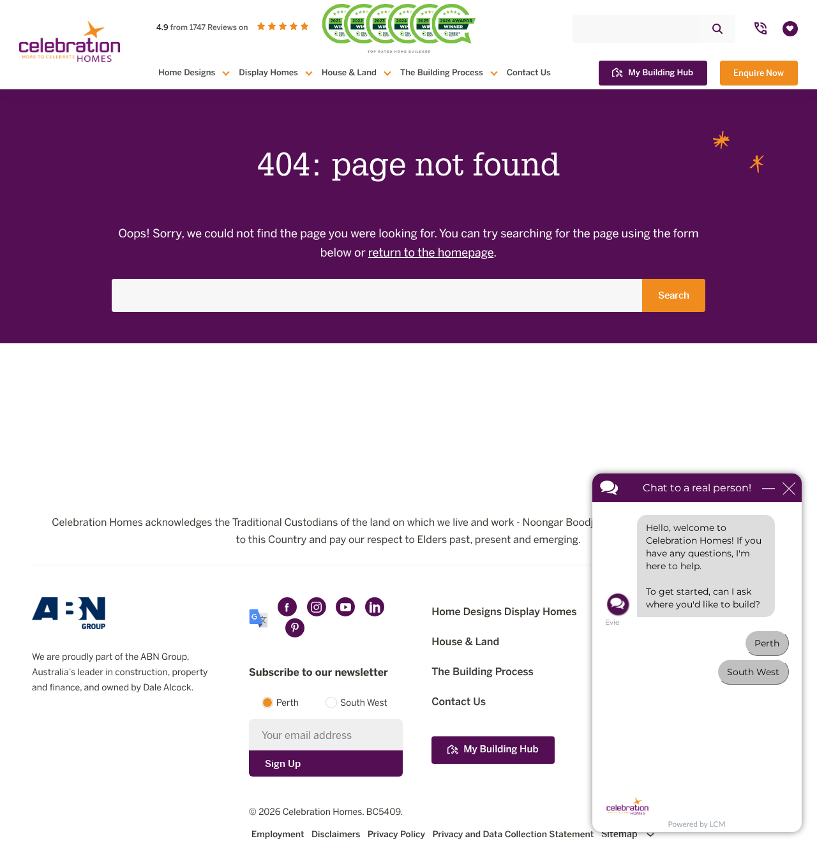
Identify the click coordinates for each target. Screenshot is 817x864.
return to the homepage (431, 253)
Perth (287, 703)
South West (363, 703)
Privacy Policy (396, 834)
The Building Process (441, 72)
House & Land (349, 72)
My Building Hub (660, 72)
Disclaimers (335, 834)
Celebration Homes (323, 813)
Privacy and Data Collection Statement (513, 834)
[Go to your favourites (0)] (790, 28)
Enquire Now (758, 73)
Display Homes (268, 72)
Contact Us (529, 72)
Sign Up (283, 763)
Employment (277, 834)
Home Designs (186, 72)
